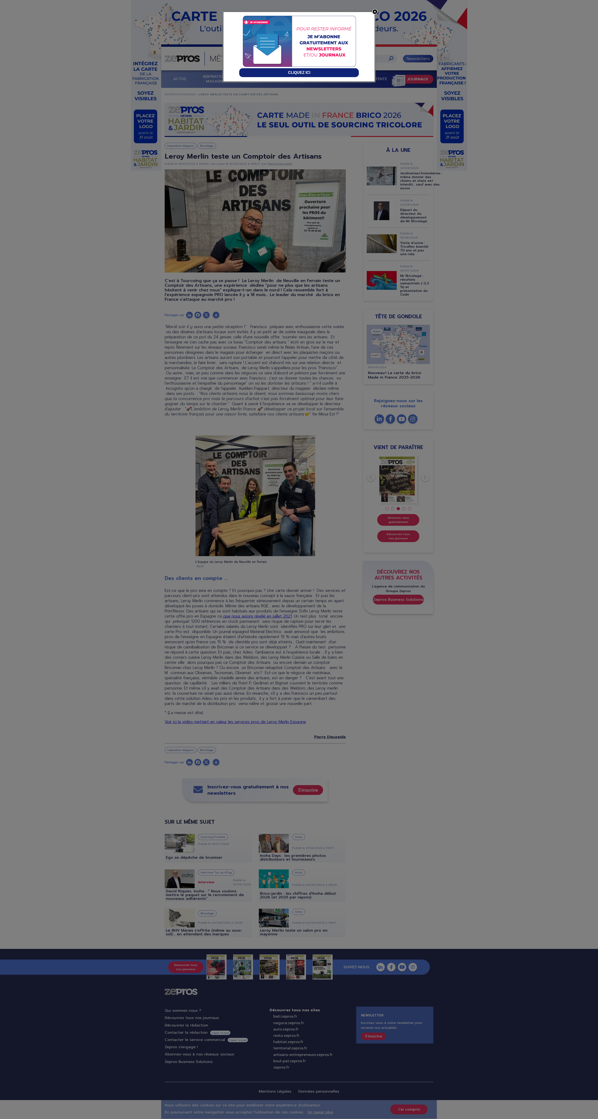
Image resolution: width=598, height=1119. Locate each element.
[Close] (375, 11)
